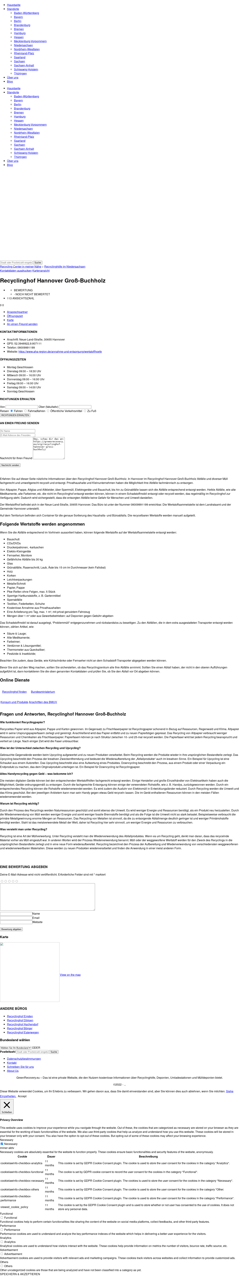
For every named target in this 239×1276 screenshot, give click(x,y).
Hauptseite (13, 5)
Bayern (18, 17)
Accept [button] (22, 1096)
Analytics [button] (5, 1238)
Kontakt (11, 1063)
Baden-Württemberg (26, 13)
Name (36, 913)
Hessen (19, 37)
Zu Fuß (91, 411)
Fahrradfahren (36, 411)
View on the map (70, 975)
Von (2, 407)
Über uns (12, 77)
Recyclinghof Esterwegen (23, 1032)
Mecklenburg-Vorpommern (30, 41)
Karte (10, 320)
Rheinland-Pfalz (24, 53)
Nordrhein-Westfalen (27, 49)
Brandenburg (22, 25)
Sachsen (19, 61)
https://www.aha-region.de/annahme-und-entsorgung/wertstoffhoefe (60, 351)
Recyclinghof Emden (20, 1016)
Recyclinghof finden (14, 692)
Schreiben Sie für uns (20, 1067)
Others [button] (4, 1262)
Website (37, 922)
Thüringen (20, 73)
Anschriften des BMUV (43, 702)
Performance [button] (8, 1226)
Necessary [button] (6, 1140)
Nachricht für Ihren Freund (16, 458)
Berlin (17, 21)
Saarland (19, 57)
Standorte (13, 9)
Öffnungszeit (15, 316)
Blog (10, 81)
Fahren (18, 411)
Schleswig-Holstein (26, 69)
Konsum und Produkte (14, 702)
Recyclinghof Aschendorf (22, 1024)
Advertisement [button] (9, 1250)
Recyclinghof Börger (19, 1028)
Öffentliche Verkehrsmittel (66, 411)
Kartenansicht (41, 270)
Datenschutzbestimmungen (24, 1059)
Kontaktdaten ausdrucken (16, 270)
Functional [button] (6, 1214)
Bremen (19, 29)
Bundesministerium (43, 692)
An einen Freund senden (22, 324)
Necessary (10, 1144)
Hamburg (20, 33)
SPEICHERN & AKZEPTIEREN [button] (20, 1274)
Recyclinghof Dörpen (20, 1020)
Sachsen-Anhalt (24, 65)
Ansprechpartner (17, 312)
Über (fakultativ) (48, 407)
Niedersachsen (23, 45)
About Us (13, 1071)
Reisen (4, 411)
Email (36, 918)
